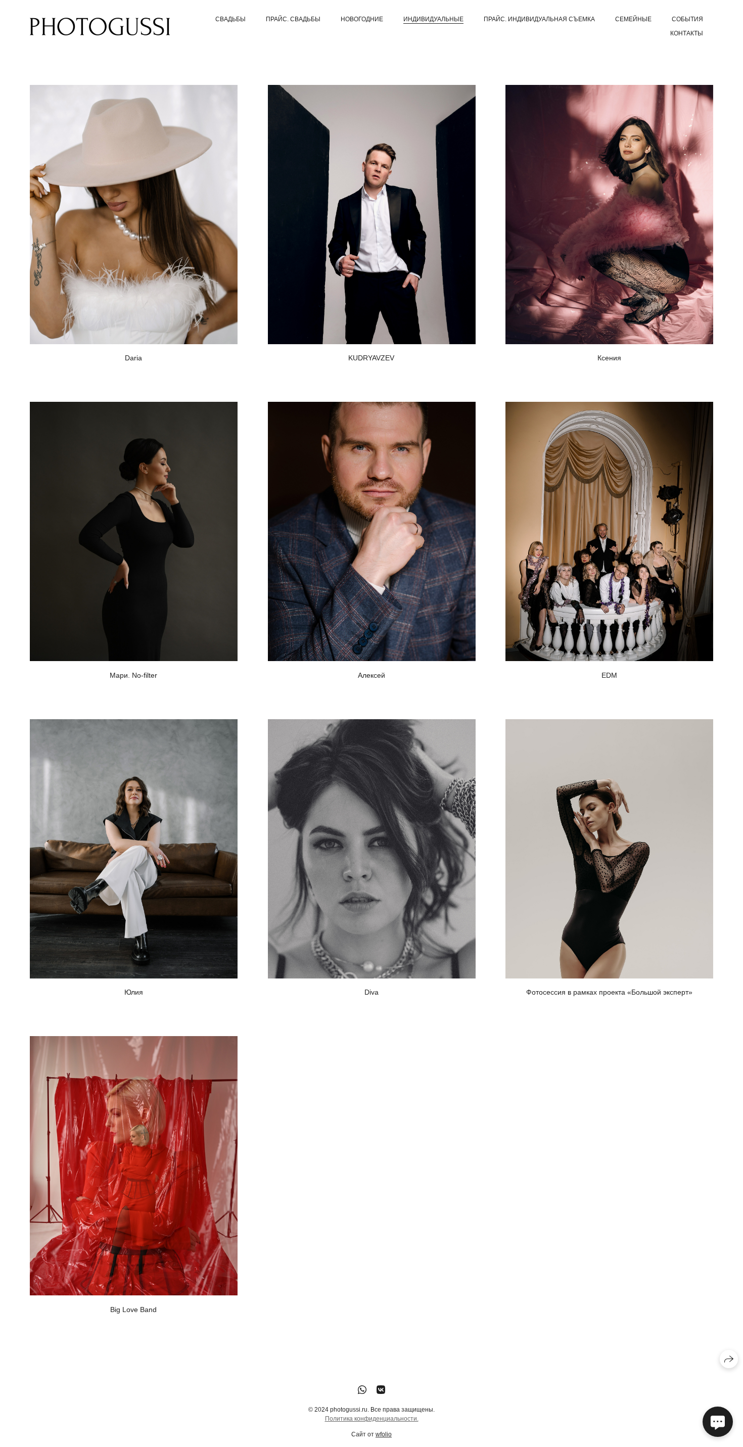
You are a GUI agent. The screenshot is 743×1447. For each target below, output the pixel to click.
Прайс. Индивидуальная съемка (539, 19)
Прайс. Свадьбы (293, 19)
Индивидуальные (433, 19)
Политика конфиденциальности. (372, 1418)
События (687, 19)
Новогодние (362, 19)
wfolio (384, 1434)
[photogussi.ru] (100, 26)
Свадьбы (230, 19)
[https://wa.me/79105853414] (362, 1389)
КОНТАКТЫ (686, 33)
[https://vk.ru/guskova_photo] (381, 1389)
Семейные (633, 19)
